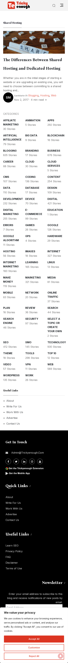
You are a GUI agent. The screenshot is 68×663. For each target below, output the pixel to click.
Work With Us (14, 412)
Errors (8, 225)
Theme (7, 353)
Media (51, 277)
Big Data (31, 135)
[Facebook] (8, 461)
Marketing (33, 277)
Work (29, 375)
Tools (29, 353)
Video (7, 364)
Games (30, 225)
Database (32, 187)
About (10, 400)
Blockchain (55, 135)
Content (54, 176)
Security (31, 318)
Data (6, 187)
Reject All (34, 656)
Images (30, 251)
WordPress (11, 375)
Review (30, 307)
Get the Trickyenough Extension (26, 468)
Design (52, 187)
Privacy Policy (14, 551)
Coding (30, 176)
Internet (53, 251)
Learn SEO (12, 545)
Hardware (54, 236)
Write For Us (14, 406)
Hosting (44, 95)
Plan (6, 307)
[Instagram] (32, 461)
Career (8, 161)
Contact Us (13, 423)
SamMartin (19, 95)
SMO (28, 342)
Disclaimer (12, 562)
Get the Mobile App (19, 473)
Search (52, 307)
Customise (34, 647)
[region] (34, 635)
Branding (32, 150)
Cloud (29, 161)
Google (52, 225)
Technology (56, 342)
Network (32, 292)
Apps (50, 120)
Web (53, 95)
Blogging (33, 95)
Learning (31, 262)
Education (55, 209)
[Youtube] (40, 461)
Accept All (34, 639)
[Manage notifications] (60, 656)
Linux (51, 262)
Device (30, 199)
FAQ (8, 557)
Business (53, 150)
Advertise (12, 417)
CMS (6, 176)
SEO (6, 342)
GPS (28, 236)
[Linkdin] (24, 461)
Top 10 (51, 353)
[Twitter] (16, 461)
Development (13, 199)
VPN (28, 364)
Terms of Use (14, 568)
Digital (52, 199)
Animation (32, 120)
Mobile (8, 292)
